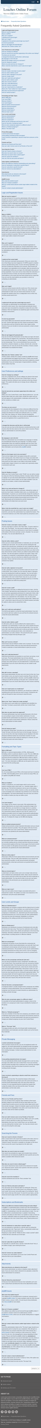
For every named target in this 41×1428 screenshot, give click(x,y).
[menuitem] (3, 1424)
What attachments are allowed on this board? (14, 174)
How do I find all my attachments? (11, 175)
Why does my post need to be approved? (13, 90)
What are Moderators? (8, 118)
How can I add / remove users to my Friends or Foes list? (17, 146)
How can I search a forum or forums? (12, 151)
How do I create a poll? (8, 76)
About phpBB (7, 1302)
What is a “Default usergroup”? (10, 127)
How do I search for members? (10, 156)
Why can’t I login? (6, 39)
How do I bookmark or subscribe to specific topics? (15, 165)
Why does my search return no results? (12, 153)
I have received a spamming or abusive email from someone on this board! (20, 138)
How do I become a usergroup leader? (12, 123)
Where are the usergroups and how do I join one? (15, 121)
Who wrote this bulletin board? (10, 181)
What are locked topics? (8, 110)
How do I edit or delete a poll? (10, 80)
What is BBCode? (6, 97)
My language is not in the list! (9, 58)
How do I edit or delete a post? (10, 72)
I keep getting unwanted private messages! (13, 135)
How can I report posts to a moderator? (12, 87)
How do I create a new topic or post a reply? (13, 71)
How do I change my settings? (10, 51)
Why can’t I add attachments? (10, 83)
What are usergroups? (8, 119)
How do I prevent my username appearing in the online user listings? (20, 53)
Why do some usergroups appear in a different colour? (16, 125)
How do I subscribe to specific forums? (12, 167)
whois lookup (5, 1332)
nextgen (27, 1422)
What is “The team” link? (8, 128)
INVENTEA (20, 1422)
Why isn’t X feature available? (10, 182)
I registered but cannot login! (9, 37)
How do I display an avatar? (9, 62)
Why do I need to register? (9, 32)
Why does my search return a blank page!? (13, 154)
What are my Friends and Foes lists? (11, 144)
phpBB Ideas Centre (7, 1314)
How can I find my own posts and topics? (13, 158)
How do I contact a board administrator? (12, 188)
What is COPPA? (6, 34)
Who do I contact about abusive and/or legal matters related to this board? (19, 185)
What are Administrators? (8, 116)
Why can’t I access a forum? (9, 81)
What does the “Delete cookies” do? (11, 46)
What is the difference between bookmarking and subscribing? (18, 163)
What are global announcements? (11, 104)
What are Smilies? (7, 101)
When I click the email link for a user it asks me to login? (17, 66)
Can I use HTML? (6, 99)
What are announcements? (9, 106)
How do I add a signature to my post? (12, 74)
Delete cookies (7, 1384)
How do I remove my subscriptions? (11, 169)
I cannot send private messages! (10, 133)
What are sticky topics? (8, 108)
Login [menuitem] (33, 2)
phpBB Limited (11, 1298)
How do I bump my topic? (8, 92)
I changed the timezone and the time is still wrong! (15, 57)
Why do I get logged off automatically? (12, 44)
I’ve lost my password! (8, 43)
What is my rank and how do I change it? (13, 64)
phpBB (24, 447)
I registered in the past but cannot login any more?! (15, 41)
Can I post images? (7, 103)
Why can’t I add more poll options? (11, 78)
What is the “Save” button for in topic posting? (14, 89)
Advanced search (7, 1381)
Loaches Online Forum (19, 9)
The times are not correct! (8, 55)
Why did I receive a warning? (9, 85)
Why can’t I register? (7, 35)
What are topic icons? (7, 112)
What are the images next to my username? (13, 60)
